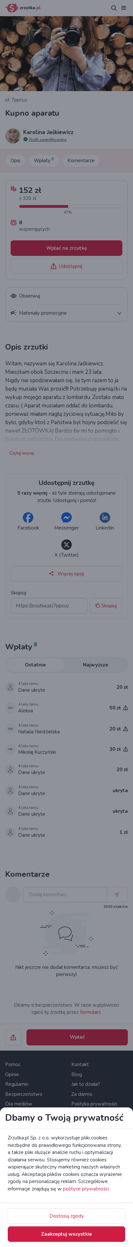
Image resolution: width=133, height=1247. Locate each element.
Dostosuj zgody (66, 1216)
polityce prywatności (86, 1189)
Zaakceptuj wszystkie (66, 1234)
